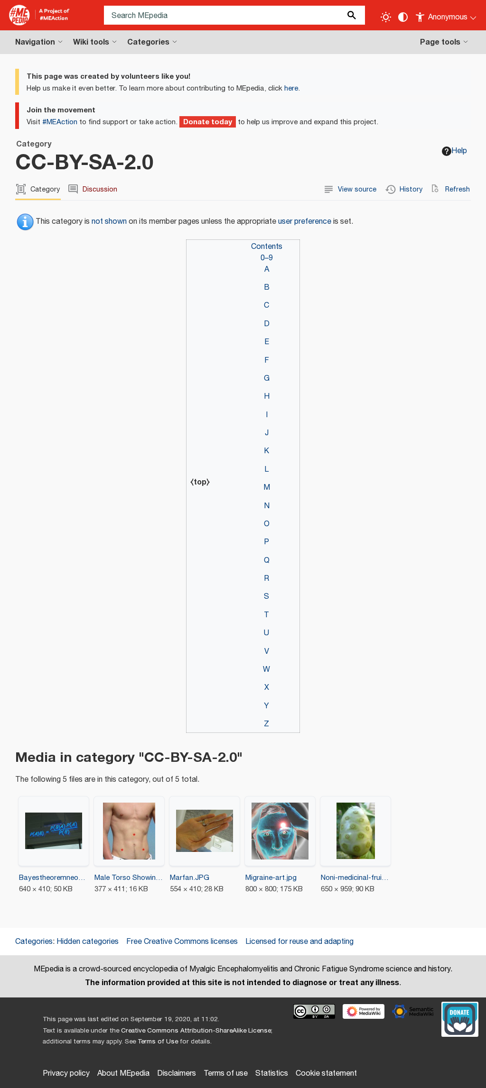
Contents (266, 246)
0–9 (267, 258)
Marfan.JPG (189, 877)
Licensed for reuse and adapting (299, 942)
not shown (109, 222)
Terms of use (226, 1073)
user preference (304, 222)
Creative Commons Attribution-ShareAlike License (196, 1030)
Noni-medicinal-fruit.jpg (356, 877)
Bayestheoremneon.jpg (54, 877)
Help (459, 151)
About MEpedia (123, 1073)
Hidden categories (87, 942)
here (291, 88)
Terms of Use (158, 1041)
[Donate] (459, 1018)
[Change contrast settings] (403, 17)
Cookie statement (326, 1073)
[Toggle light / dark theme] (386, 17)
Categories (34, 942)
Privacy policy (66, 1073)
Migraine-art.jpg (271, 877)
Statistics (271, 1073)
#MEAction (59, 122)
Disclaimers (176, 1073)
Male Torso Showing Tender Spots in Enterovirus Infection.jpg (129, 877)
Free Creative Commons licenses (182, 942)
